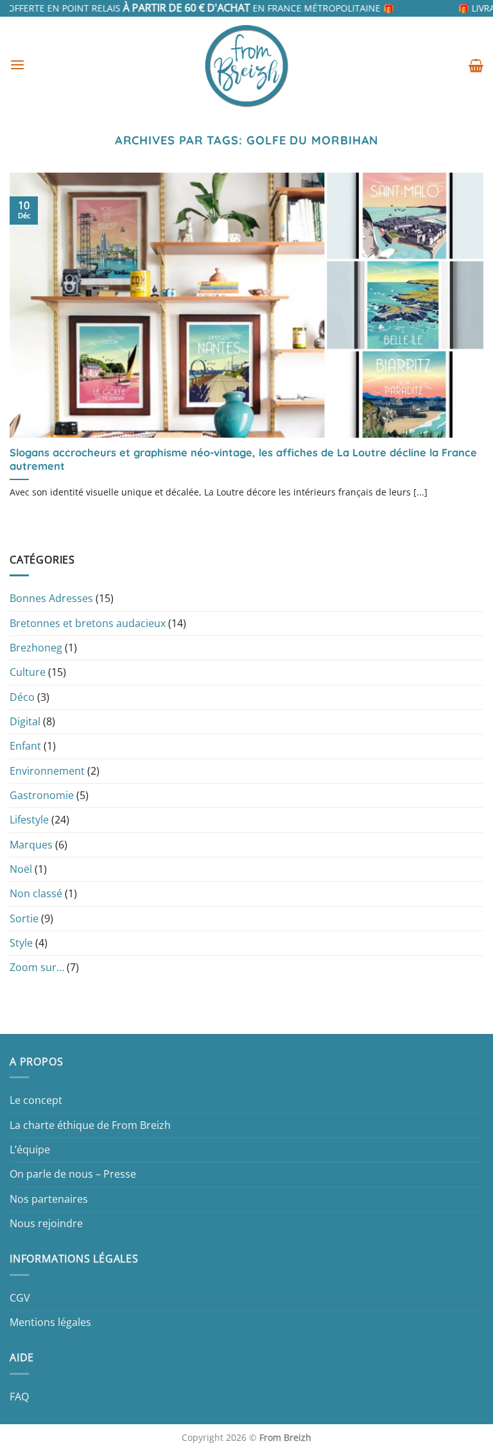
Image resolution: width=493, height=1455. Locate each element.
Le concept (36, 1100)
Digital (25, 721)
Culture (28, 672)
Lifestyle (29, 820)
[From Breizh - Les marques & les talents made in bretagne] (246, 65)
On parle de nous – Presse (73, 1174)
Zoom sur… (37, 967)
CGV (20, 1298)
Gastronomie (42, 795)
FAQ (19, 1397)
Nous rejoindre (46, 1223)
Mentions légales (50, 1322)
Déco (22, 697)
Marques (31, 845)
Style (21, 943)
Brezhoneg (36, 648)
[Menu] (17, 65)
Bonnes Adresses (51, 598)
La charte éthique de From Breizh (90, 1125)
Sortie (24, 918)
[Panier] (476, 65)
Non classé (36, 893)
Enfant (25, 746)
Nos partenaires (49, 1199)
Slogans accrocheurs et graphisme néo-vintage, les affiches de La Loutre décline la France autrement (243, 459)
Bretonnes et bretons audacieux (88, 623)
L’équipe (30, 1149)
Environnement (47, 771)
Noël (21, 869)
